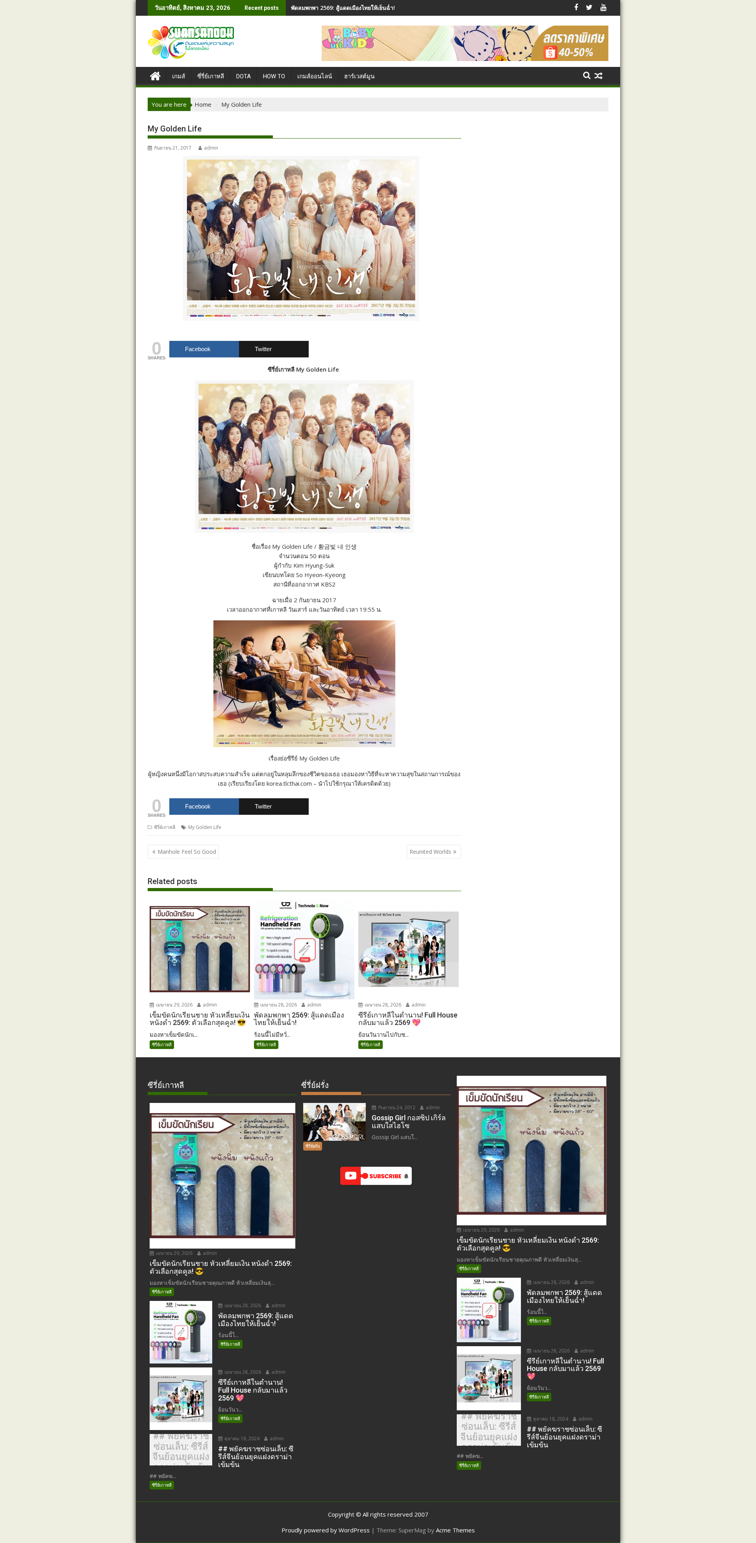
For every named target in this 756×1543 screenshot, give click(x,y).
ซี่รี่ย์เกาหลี (210, 76)
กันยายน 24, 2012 (396, 1107)
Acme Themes (455, 1530)
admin (211, 147)
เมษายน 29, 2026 (174, 1004)
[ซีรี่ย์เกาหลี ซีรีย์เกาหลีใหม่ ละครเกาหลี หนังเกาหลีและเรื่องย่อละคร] (155, 75)
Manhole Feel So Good (187, 851)
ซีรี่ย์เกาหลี (164, 827)
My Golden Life (204, 827)
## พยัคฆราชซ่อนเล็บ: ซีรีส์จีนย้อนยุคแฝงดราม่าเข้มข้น (180, 1452)
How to (274, 76)
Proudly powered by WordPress (326, 1530)
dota (243, 76)
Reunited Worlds (430, 851)
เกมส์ (178, 76)
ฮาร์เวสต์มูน (359, 76)
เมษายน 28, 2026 (278, 1004)
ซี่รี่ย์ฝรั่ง (313, 1146)
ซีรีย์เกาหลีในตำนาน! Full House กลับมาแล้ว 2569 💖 (357, 7)
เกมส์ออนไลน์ (314, 76)
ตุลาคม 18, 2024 (241, 1438)
